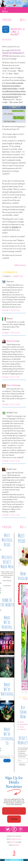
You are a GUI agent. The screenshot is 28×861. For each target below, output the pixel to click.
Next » (23, 20)
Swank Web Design (16, 839)
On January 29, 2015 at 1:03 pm (10, 332)
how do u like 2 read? (17, 32)
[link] (14, 832)
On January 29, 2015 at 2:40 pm (11, 404)
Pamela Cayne (11, 340)
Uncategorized (6, 39)
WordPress (16, 845)
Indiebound (23, 729)
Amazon (22, 722)
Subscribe (22, 764)
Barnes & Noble (23, 724)
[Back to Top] (14, 853)
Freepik (14, 842)
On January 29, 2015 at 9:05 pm (11, 461)
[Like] (2, 43)
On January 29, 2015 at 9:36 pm (10, 515)
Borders (22, 727)
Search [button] (7, 761)
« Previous (7, 20)
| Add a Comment (20, 265)
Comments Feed (18, 276)
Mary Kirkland (11, 385)
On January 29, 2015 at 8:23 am (11, 310)
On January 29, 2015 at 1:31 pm (10, 377)
